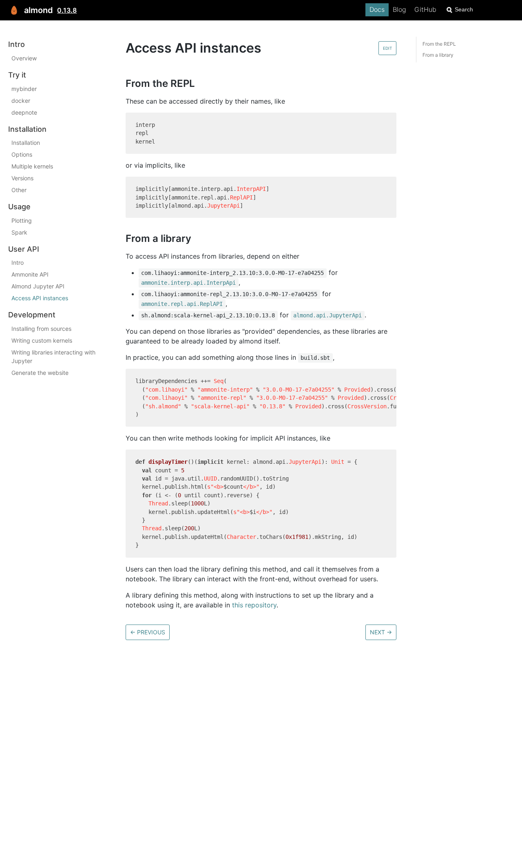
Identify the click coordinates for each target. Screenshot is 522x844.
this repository (254, 605)
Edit (387, 48)
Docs (377, 9)
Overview (24, 58)
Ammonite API (30, 274)
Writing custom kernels (41, 340)
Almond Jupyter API (37, 286)
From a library (437, 55)
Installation (25, 142)
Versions (22, 178)
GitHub (425, 9)
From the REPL (439, 44)
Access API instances (39, 298)
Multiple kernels (32, 166)
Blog (399, 9)
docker (20, 100)
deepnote (24, 112)
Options (21, 154)
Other (19, 189)
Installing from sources (41, 328)
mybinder (24, 88)
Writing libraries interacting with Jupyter (53, 356)
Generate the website (40, 372)
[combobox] (479, 9)
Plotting (21, 220)
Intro (17, 262)
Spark (19, 231)
